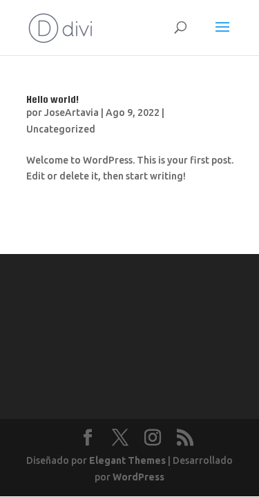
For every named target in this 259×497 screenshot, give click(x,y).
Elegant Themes (127, 460)
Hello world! (52, 99)
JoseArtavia (71, 112)
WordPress (138, 477)
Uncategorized (60, 129)
